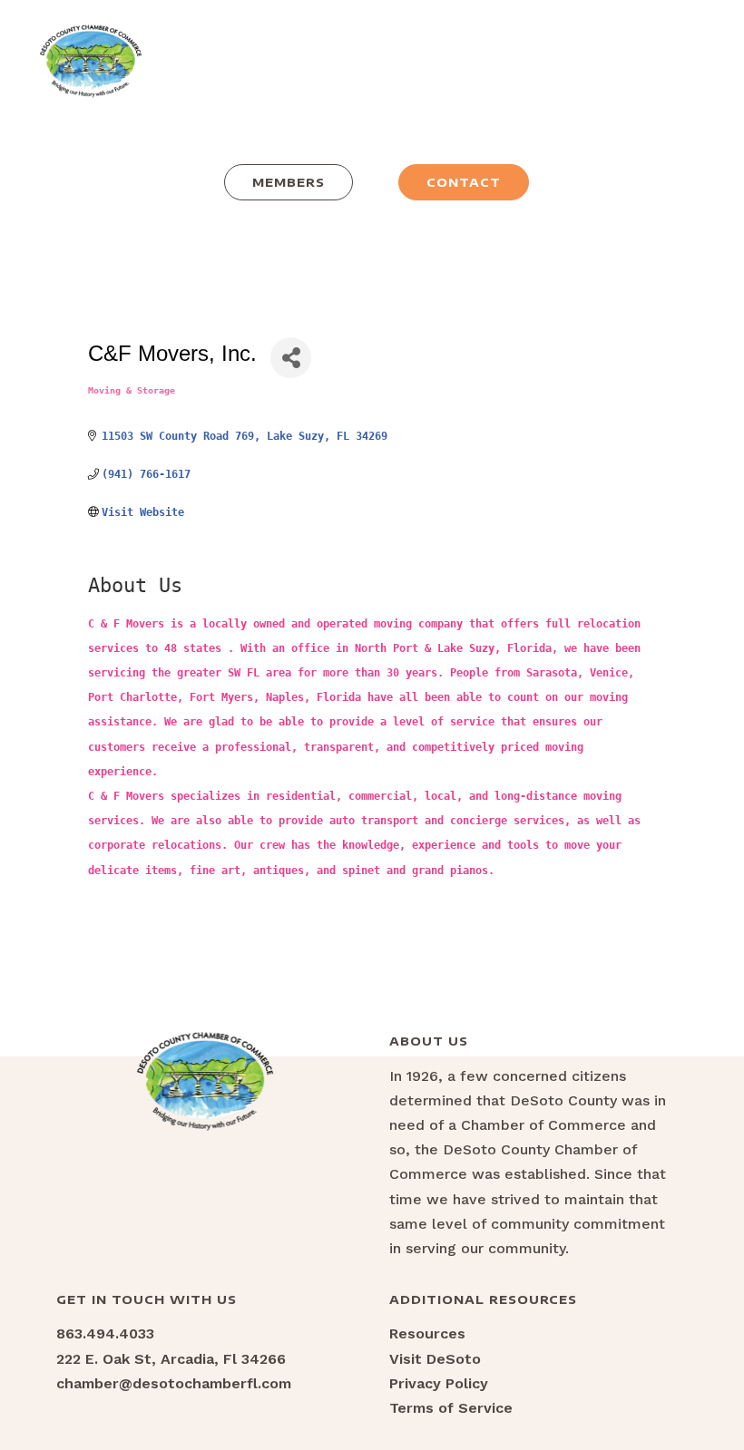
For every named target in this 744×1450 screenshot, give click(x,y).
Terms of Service (451, 1407)
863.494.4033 (105, 1333)
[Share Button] (290, 357)
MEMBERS (288, 182)
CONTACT (463, 182)
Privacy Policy (438, 1383)
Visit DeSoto (435, 1358)
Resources (427, 1333)
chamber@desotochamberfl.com (173, 1383)
